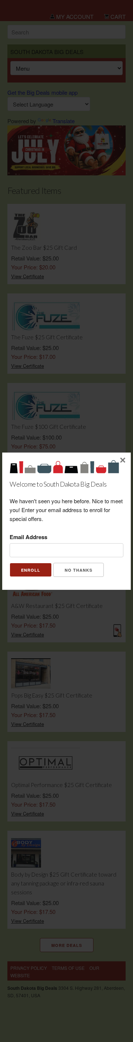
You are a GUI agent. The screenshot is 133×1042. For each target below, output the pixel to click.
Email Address (28, 537)
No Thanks (78, 570)
